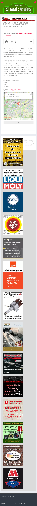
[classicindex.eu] (18, 13)
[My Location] (18, 96)
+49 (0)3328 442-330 (15, 90)
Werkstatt (8, 35)
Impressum (5, 500)
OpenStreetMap (24, 119)
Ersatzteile (20, 33)
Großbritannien (28, 33)
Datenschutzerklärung (8, 496)
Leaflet (13, 119)
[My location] (19, 122)
